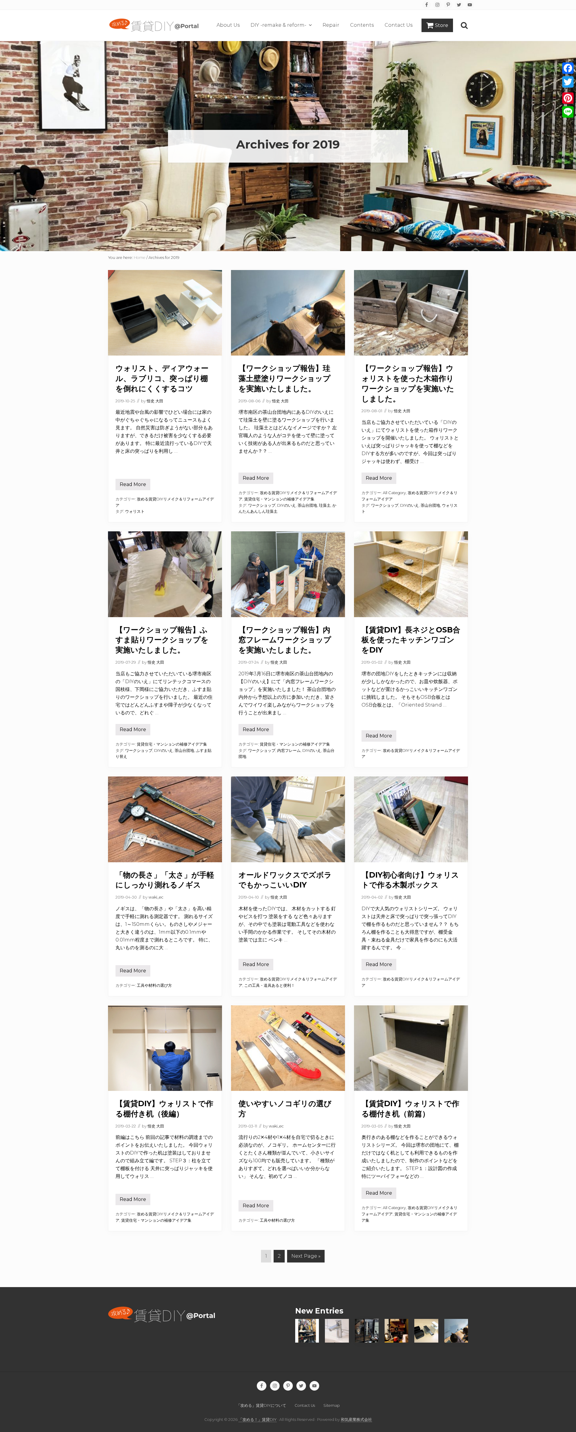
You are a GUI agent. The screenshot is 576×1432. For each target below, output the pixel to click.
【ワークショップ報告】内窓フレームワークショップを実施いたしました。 (284, 640)
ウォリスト (135, 511)
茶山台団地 (307, 505)
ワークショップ (261, 505)
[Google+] (568, 90)
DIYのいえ (286, 505)
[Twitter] (568, 82)
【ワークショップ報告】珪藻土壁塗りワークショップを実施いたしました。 (284, 378)
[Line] (568, 112)
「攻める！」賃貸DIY (257, 1419)
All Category (394, 493)
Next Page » (305, 1256)
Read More (133, 486)
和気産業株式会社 (356, 1419)
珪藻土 (325, 505)
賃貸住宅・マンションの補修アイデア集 (279, 499)
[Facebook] (568, 68)
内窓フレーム (289, 750)
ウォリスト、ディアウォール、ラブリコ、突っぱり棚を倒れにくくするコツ (162, 378)
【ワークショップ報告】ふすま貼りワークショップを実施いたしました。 (162, 640)
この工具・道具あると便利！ (269, 985)
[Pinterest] (568, 98)
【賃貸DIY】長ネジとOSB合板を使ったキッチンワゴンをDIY (411, 640)
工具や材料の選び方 (154, 985)
